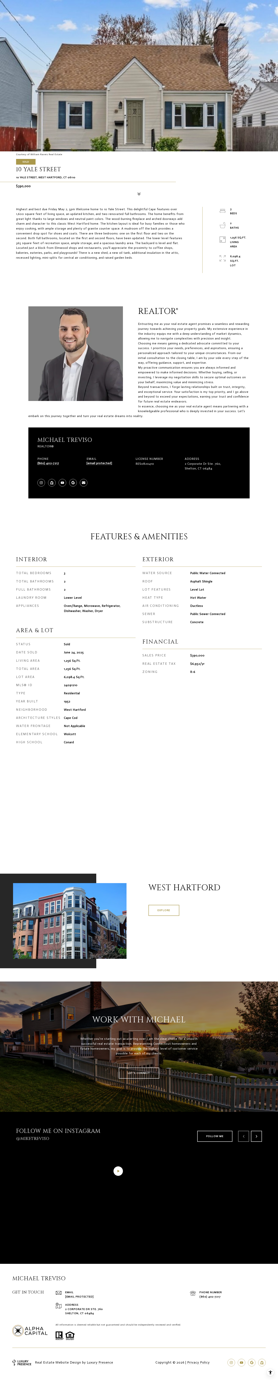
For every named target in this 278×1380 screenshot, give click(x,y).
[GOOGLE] (73, 482)
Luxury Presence (100, 1362)
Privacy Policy (198, 1362)
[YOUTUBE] (62, 482)
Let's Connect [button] (139, 1073)
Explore (164, 910)
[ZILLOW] (52, 482)
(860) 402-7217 (48, 463)
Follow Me (215, 1136)
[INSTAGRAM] (41, 482)
